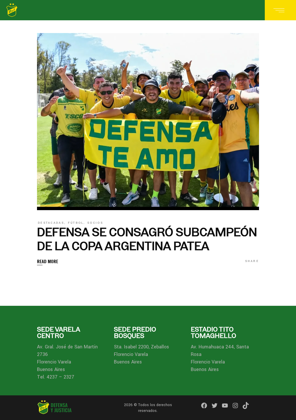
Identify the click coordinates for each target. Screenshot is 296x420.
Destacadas (51, 223)
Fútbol (76, 223)
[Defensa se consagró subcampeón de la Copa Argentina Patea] (148, 121)
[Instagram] (235, 405)
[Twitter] (214, 405)
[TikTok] (245, 405)
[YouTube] (224, 405)
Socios (95, 223)
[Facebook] (204, 405)
